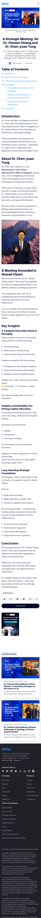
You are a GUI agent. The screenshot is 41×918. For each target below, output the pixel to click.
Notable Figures (8, 593)
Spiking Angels (17, 63)
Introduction (10, 73)
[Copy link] (36, 599)
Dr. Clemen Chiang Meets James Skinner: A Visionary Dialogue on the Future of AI (19, 686)
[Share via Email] (30, 599)
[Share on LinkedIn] (17, 599)
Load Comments (21, 606)
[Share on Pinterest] (24, 599)
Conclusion (9, 108)
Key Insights (10, 84)
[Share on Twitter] (4, 599)
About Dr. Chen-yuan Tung (16, 77)
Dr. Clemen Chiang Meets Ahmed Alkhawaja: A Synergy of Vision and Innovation (20, 729)
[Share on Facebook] (11, 599)
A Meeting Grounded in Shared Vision (21, 81)
